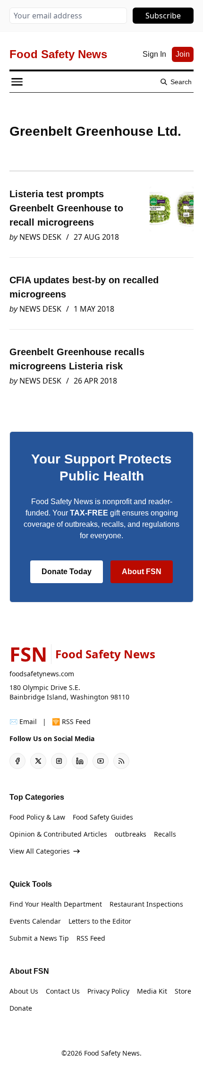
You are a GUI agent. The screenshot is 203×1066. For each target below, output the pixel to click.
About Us (23, 991)
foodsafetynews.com (41, 673)
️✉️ (23, 721)
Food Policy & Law (37, 817)
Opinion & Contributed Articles (58, 834)
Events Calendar (35, 921)
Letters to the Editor (99, 921)
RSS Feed (90, 938)
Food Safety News (112, 1053)
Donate (20, 1008)
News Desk (40, 237)
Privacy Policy (108, 991)
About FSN (141, 572)
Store (183, 991)
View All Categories (39, 851)
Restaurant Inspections (146, 904)
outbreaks (130, 834)
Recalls (165, 834)
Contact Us (63, 991)
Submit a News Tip (39, 938)
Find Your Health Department (55, 904)
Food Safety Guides (103, 817)
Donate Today (67, 572)
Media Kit (152, 991)
